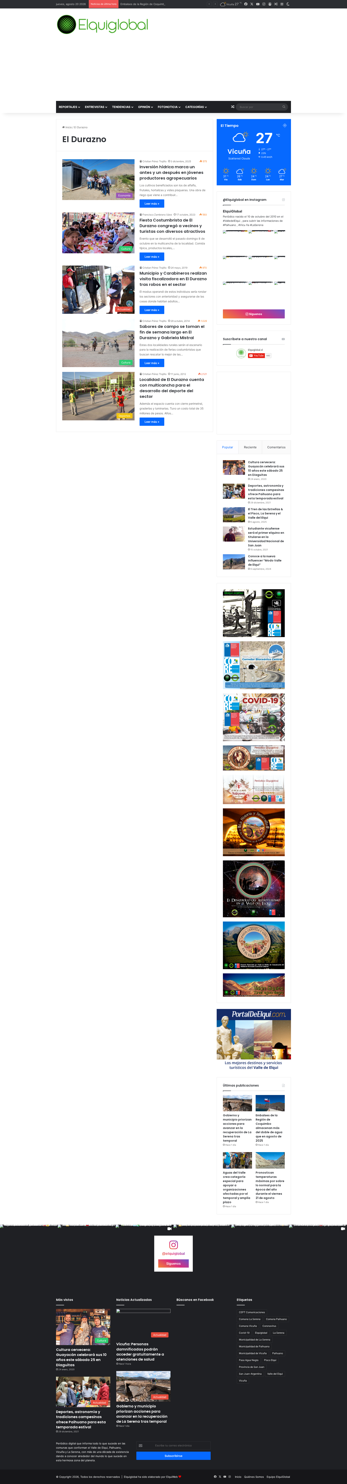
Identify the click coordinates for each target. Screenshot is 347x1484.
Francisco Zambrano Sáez (157, 214)
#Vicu (241, 225)
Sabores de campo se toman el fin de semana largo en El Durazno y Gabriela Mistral (172, 332)
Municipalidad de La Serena (254, 1339)
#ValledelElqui (231, 220)
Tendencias (121, 107)
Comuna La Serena (249, 1319)
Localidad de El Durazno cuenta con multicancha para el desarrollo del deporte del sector (172, 388)
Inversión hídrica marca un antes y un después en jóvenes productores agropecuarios (171, 172)
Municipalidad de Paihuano (254, 1346)
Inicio (68, 127)
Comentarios (276, 447)
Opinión (144, 107)
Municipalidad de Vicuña (253, 1353)
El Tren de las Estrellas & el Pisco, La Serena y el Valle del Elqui (265, 513)
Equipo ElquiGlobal (278, 1476)
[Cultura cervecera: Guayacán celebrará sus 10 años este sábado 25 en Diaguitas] (234, 467)
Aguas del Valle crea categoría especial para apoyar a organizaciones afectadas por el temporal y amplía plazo (236, 1187)
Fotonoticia (168, 107)
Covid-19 (244, 1332)
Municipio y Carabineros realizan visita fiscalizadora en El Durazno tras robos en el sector (173, 278)
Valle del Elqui (275, 1373)
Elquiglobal (261, 1332)
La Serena (278, 1332)
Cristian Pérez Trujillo (154, 161)
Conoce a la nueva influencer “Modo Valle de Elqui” (265, 560)
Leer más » (152, 203)
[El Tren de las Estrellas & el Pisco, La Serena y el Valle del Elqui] (234, 514)
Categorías (194, 107)
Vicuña (243, 1380)
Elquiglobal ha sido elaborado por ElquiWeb (151, 1476)
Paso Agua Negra (248, 1360)
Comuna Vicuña (248, 1325)
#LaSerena (256, 225)
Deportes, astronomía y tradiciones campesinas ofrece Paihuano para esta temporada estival (266, 492)
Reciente (250, 447)
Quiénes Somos (254, 1476)
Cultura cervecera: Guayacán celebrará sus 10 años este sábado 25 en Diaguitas (266, 468)
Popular (227, 447)
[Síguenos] (173, 1247)
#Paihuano (229, 225)
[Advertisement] (173, 71)
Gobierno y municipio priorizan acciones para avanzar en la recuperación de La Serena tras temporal (237, 1128)
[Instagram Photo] (235, 242)
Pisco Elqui (270, 1360)
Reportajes (68, 107)
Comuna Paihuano (276, 1319)
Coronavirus (269, 1325)
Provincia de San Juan (251, 1366)
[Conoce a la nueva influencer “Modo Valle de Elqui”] (234, 561)
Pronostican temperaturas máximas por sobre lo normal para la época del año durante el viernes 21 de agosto (270, 1185)
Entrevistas (94, 107)
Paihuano (277, 1353)
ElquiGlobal (232, 211)
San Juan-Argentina (250, 1373)
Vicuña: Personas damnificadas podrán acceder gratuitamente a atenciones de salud (140, 1351)
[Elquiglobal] (103, 24)
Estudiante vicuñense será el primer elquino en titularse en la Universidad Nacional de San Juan (266, 536)
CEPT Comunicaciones (252, 1312)
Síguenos (255, 314)
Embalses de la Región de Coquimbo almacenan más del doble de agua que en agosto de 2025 (269, 1128)
